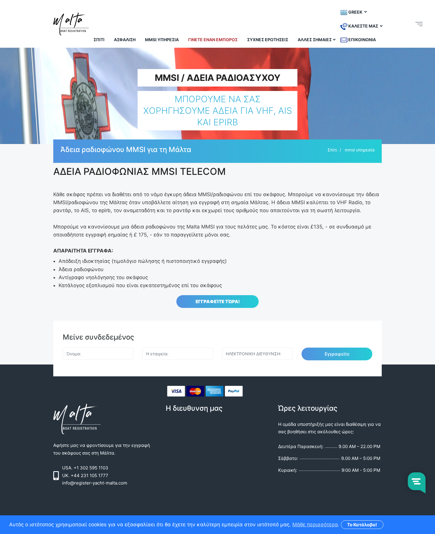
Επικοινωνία (361, 39)
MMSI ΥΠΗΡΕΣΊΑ (162, 39)
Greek (355, 11)
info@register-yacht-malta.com (94, 483)
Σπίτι (99, 39)
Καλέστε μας (363, 25)
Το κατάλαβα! (362, 524)
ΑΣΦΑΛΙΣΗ (125, 39)
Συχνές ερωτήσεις (267, 39)
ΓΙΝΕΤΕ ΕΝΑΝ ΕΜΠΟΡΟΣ (213, 39)
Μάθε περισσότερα (315, 524)
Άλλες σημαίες (315, 39)
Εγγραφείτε (337, 354)
